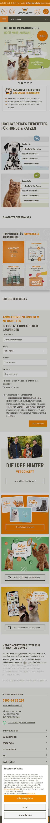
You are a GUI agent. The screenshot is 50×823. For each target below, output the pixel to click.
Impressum (31, 793)
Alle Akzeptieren (25, 798)
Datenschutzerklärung (11, 789)
